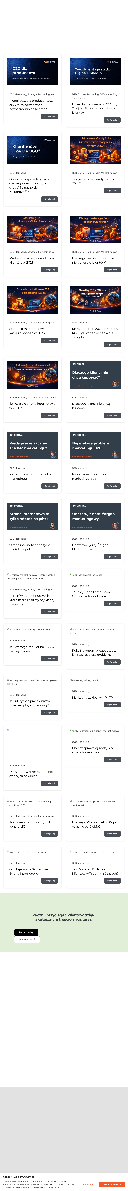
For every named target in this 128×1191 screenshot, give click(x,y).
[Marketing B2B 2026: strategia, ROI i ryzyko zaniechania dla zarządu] (95, 288)
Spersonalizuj (89, 1184)
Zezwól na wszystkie (112, 1184)
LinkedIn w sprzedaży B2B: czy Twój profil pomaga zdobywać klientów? (94, 108)
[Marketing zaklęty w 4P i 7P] (84, 680)
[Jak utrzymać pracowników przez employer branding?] (32, 680)
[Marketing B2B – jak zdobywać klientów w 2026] (32, 217)
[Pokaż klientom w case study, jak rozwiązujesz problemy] (95, 629)
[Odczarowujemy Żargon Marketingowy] (95, 504)
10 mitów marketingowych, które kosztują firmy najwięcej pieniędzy (31, 600)
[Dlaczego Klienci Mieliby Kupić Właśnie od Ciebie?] (95, 801)
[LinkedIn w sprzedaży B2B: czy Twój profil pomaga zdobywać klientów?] (95, 59)
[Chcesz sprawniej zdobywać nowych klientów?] (95, 731)
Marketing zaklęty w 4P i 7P (92, 697)
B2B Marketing (17, 94)
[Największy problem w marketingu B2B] (95, 433)
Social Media (79, 98)
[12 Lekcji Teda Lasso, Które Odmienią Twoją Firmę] (86, 575)
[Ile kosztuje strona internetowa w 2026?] (32, 363)
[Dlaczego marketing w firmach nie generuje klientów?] (95, 217)
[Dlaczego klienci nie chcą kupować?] (95, 363)
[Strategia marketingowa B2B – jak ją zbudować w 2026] (32, 288)
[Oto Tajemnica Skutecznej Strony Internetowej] (26, 852)
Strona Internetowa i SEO (42, 397)
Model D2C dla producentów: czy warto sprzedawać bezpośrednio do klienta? (31, 105)
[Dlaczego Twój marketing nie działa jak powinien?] (32, 731)
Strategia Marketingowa (41, 94)
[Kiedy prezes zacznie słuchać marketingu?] (32, 433)
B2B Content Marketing (85, 94)
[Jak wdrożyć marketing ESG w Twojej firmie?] (28, 629)
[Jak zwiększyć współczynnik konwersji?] (32, 801)
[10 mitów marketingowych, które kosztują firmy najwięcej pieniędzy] (32, 575)
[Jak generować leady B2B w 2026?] (95, 138)
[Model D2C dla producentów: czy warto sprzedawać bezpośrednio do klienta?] (32, 59)
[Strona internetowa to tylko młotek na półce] (32, 504)
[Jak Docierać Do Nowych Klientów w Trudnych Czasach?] (92, 852)
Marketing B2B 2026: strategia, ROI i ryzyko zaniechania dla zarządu (95, 333)
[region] (64, 1182)
